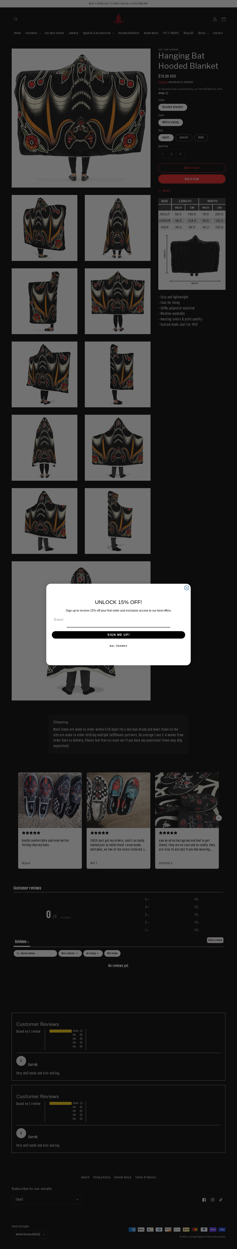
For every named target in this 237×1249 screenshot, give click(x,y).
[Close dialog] (186, 588)
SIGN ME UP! (118, 634)
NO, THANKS (118, 646)
